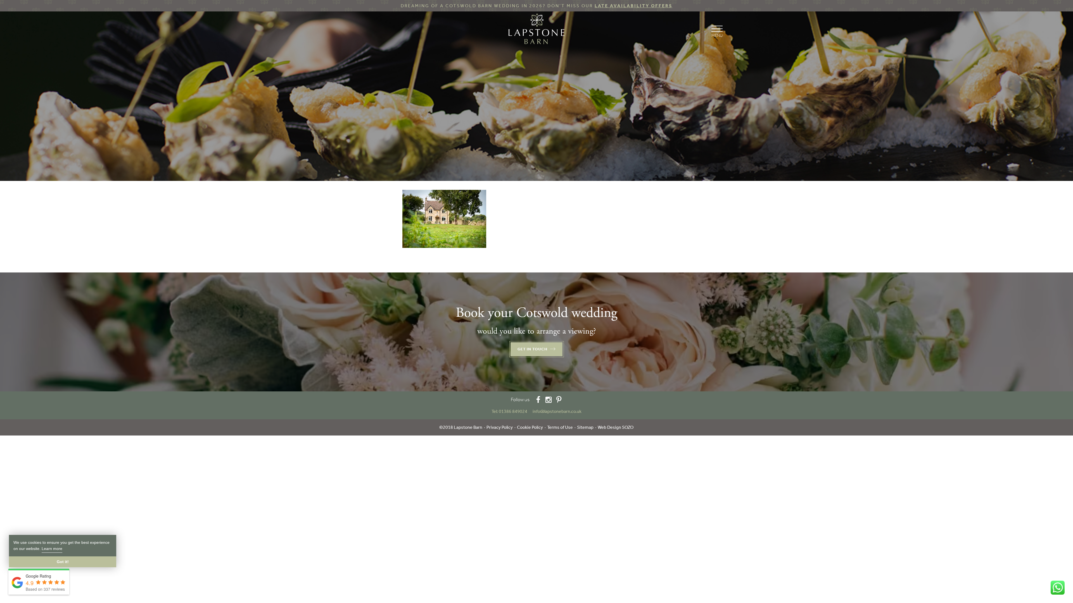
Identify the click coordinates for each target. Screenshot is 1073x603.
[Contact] (530, 411)
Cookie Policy (530, 427)
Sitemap (585, 427)
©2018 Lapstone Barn (460, 427)
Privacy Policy (499, 427)
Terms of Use (560, 427)
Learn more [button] (52, 548)
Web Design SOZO (615, 427)
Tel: (509, 411)
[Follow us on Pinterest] (558, 399)
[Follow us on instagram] (548, 399)
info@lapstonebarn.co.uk (557, 411)
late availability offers (633, 5)
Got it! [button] (63, 561)
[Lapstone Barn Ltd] (536, 30)
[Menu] (716, 30)
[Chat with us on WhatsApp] (1058, 588)
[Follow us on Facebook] (538, 399)
